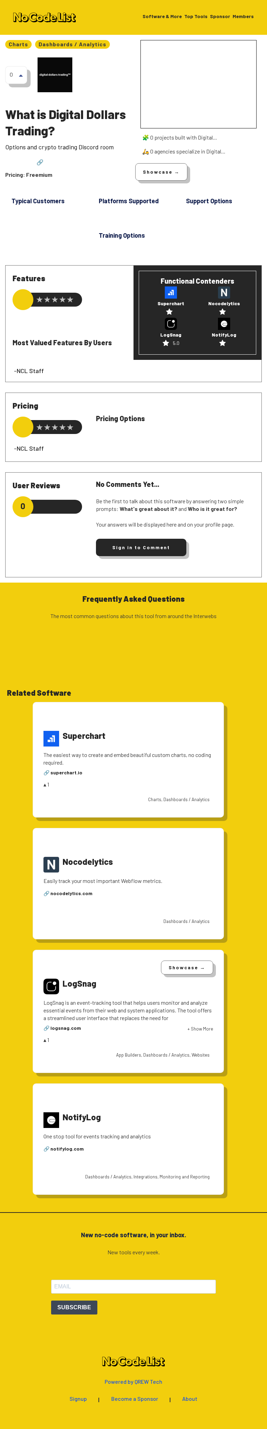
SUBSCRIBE (74, 1307)
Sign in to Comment (141, 547)
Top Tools (196, 16)
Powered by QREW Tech (133, 1382)
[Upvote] (21, 75)
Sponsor (220, 16)
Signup (78, 1399)
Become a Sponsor (134, 1399)
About (189, 1399)
